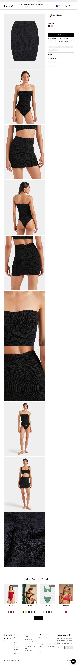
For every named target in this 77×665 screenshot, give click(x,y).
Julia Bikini (48, 606)
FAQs (15, 642)
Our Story (39, 637)
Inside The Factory (39, 641)
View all (38, 618)
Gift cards (16, 647)
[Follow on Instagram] (4, 638)
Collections (28, 7)
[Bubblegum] (52, 26)
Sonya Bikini (66, 606)
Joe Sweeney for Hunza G (50, 647)
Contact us (16, 637)
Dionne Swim (11, 606)
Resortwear (41, 4)
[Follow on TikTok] (7, 638)
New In (20, 4)
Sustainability (40, 644)
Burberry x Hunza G (50, 644)
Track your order (18, 640)
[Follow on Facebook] (4, 641)
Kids (47, 4)
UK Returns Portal (29, 644)
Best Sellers (27, 4)
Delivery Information (29, 639)
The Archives (40, 646)
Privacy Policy (40, 655)
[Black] (49, 26)
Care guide (17, 653)
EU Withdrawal (28, 650)
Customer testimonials (48, 641)
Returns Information (29, 642)
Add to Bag (61, 34)
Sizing (15, 644)
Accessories (21, 7)
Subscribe (69, 648)
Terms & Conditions (39, 651)
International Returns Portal (30, 647)
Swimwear (34, 4)
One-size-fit (48, 637)
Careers (38, 648)
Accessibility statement (17, 650)
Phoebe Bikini (29, 606)
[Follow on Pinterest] (10, 638)
